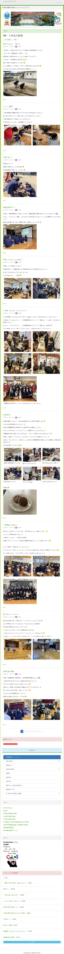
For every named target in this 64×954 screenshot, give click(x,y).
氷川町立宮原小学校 (9, 816)
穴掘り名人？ (7, 157)
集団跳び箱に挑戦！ (9, 937)
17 (5, 99)
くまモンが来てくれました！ (12, 901)
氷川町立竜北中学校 (9, 819)
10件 (15, 39)
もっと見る (32, 942)
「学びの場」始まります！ (11, 895)
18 (5, 408)
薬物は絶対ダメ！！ (10, 207)
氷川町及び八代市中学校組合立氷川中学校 (16, 822)
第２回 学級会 (8, 925)
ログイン (59, 2)
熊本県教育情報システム (10, 830)
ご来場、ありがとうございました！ (15, 310)
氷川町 (5, 811)
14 (5, 252)
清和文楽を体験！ (9, 671)
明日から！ (6, 889)
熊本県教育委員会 (8, 827)
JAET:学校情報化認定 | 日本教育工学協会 (15, 825)
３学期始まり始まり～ (10, 525)
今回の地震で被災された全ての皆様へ (14, 913)
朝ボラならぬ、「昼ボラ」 (12, 44)
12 (5, 150)
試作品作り (7, 415)
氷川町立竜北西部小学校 (9, 1)
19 (5, 664)
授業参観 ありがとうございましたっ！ (15, 931)
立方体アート (7, 919)
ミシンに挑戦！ (8, 106)
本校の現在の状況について (11, 907)
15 (5, 303)
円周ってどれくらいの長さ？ (13, 260)
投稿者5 (19, 46)
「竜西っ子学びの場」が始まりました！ (15, 883)
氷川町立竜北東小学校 (10, 813)
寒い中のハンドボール (10, 614)
